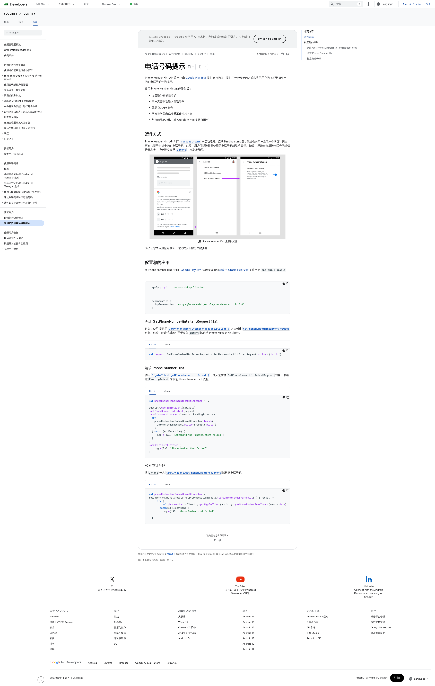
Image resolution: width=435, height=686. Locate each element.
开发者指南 (312, 622)
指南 (35, 21)
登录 (428, 4)
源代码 (53, 632)
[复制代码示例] (288, 284)
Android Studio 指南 (317, 616)
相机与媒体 (120, 632)
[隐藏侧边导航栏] (41, 679)
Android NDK (314, 638)
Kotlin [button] (152, 344)
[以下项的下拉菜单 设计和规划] (75, 4)
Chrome (108, 662)
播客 (52, 649)
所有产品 (172, 662)
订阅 (397, 678)
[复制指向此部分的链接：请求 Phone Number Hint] (187, 368)
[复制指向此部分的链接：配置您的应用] (172, 263)
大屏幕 (181, 616)
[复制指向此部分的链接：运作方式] (164, 134)
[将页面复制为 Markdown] (200, 67)
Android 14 (248, 632)
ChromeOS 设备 (187, 627)
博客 (135, 4)
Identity (29, 13)
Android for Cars (187, 632)
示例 (21, 21)
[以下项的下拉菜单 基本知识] (49, 4)
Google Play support (381, 627)
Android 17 (248, 616)
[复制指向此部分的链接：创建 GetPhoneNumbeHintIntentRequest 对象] (221, 322)
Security (10, 13)
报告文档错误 (378, 622)
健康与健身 (120, 627)
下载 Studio (313, 632)
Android (54, 616)
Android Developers (155, 53)
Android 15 (248, 627)
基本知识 (40, 4)
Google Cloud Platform (148, 662)
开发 (86, 4)
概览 (6, 21)
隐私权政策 (120, 638)
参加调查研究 (378, 632)
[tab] (152, 344)
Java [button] (167, 344)
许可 (67, 677)
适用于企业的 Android (61, 622)
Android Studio (412, 4)
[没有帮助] (287, 54)
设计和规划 (64, 4)
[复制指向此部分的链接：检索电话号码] (168, 466)
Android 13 (248, 638)
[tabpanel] (217, 354)
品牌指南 (78, 677)
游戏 (116, 616)
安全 (52, 627)
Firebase (123, 662)
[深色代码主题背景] (284, 284)
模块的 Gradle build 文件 (234, 270)
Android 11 (248, 649)
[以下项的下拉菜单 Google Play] (120, 4)
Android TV (184, 638)
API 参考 (311, 627)
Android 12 (248, 643)
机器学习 (119, 622)
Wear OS (183, 622)
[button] (22, 70)
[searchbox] (23, 32)
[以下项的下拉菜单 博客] (142, 4)
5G (115, 643)
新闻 (52, 638)
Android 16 (248, 622)
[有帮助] (282, 54)
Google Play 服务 (196, 77)
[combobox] (346, 4)
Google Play (109, 4)
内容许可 (171, 554)
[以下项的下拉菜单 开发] (93, 4)
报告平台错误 (378, 616)
